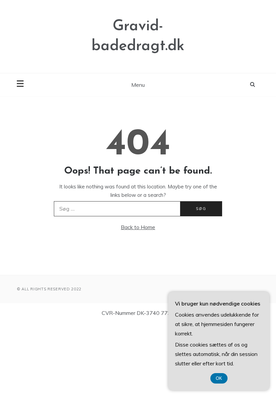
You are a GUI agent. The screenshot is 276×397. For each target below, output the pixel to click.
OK (219, 378)
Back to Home (138, 227)
